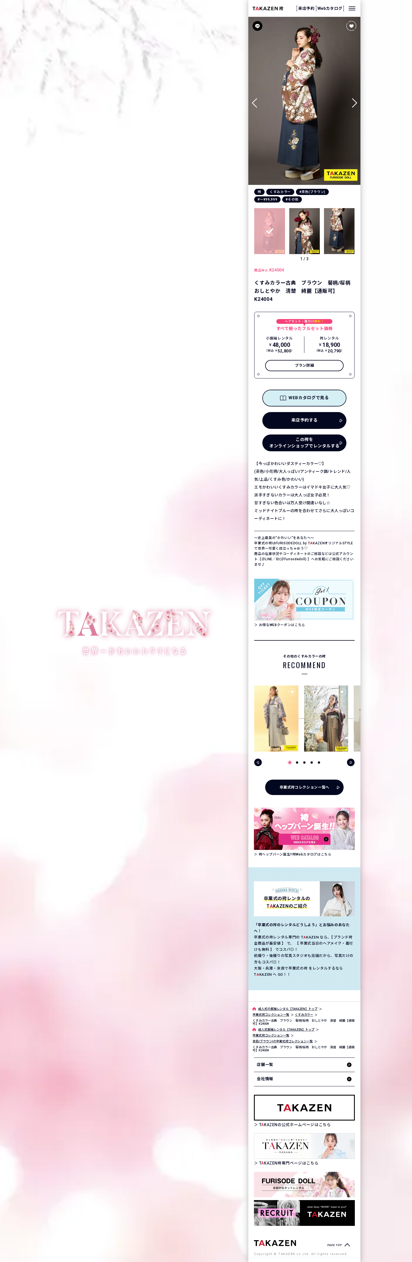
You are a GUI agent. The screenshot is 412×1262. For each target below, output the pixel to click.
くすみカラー (280, 192)
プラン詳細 (304, 365)
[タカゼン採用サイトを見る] (304, 1213)
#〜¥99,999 (267, 199)
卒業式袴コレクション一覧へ (304, 787)
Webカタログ (330, 8)
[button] (354, 100)
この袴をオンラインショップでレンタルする (304, 442)
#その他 (292, 199)
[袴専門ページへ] (275, 1243)
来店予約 (306, 8)
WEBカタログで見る (308, 397)
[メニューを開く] (352, 8)
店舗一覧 (265, 1064)
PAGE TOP (334, 1245)
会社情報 (265, 1079)
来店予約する (304, 420)
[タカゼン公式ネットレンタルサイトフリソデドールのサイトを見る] (304, 1184)
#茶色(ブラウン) (312, 192)
